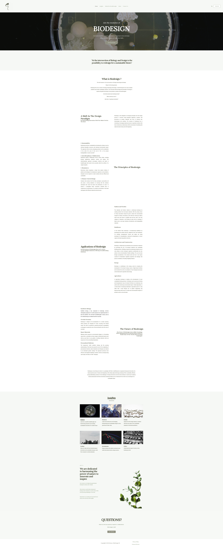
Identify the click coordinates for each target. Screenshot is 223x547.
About (119, 6)
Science (82, 419)
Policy (125, 446)
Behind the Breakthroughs (111, 6)
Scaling (82, 446)
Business (104, 419)
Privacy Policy (136, 541)
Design (125, 419)
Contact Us (125, 6)
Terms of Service (135, 544)
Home (96, 6)
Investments (105, 446)
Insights (101, 6)
